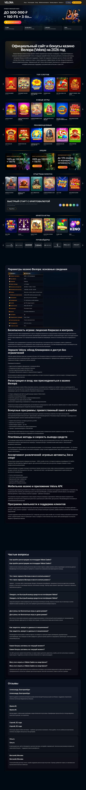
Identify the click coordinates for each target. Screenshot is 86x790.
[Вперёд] (82, 84)
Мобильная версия (44, 2)
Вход (36, 2)
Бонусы (61, 2)
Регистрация (31, 2)
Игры (25, 2)
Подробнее (11, 208)
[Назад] (3, 84)
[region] (43, 86)
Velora (8, 2)
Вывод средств (54, 2)
